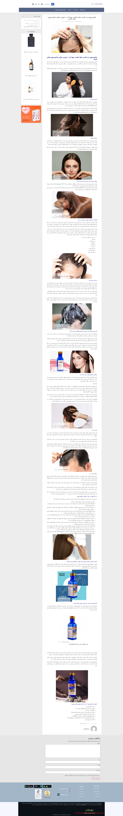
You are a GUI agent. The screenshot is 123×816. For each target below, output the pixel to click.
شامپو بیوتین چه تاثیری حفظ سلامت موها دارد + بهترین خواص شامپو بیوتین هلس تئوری (30, 20)
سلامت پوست (77, 108)
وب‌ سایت (98, 770)
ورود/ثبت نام (46, 4)
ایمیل (98, 765)
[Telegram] (33, 4)
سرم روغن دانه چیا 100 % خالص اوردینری (31, 26)
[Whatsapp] (39, 4)
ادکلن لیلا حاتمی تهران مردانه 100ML (32, 23)
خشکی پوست (91, 248)
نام (99, 759)
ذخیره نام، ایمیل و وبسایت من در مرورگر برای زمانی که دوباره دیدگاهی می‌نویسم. (82, 775)
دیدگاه (98, 743)
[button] (22, 16)
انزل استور (89, 68)
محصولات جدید (36, 21)
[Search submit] (52, 4)
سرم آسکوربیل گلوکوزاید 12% (33, 25)
